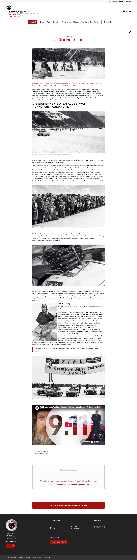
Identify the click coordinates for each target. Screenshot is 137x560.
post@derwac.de (11, 541)
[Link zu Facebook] (126, 11)
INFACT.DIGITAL (48, 557)
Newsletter (128, 1)
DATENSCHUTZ (32, 557)
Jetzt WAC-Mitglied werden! (116, 1)
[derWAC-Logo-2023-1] (22, 11)
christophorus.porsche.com (78, 484)
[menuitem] (116, 1)
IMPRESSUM (23, 557)
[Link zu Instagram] (123, 11)
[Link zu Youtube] (129, 11)
